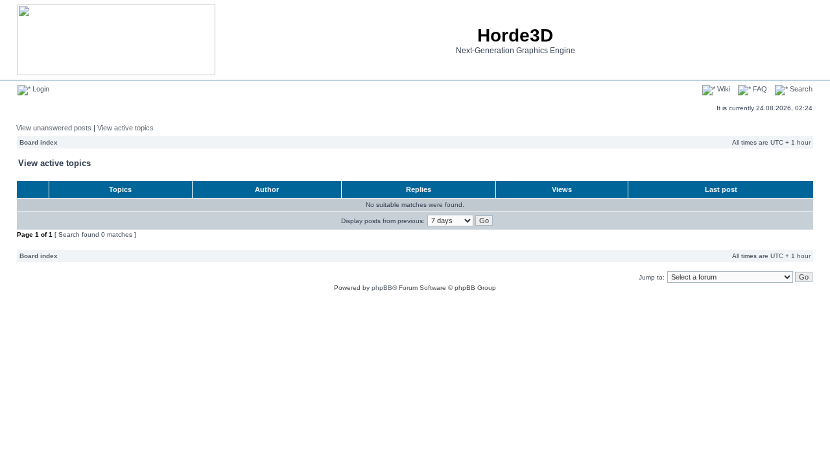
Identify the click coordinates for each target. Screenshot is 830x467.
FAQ (759, 89)
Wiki (722, 89)
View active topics (125, 128)
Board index (38, 142)
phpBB (382, 287)
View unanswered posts (53, 128)
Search (800, 89)
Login (39, 89)
